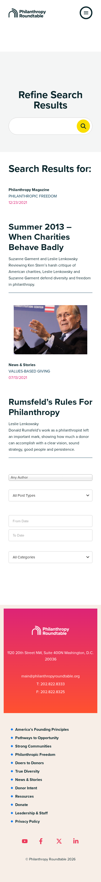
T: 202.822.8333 (51, 684)
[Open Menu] (86, 12)
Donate (21, 804)
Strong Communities (33, 746)
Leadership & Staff (31, 813)
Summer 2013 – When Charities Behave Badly (40, 237)
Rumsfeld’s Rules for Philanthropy (50, 406)
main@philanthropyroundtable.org (50, 676)
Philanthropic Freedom (33, 196)
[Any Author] (50, 477)
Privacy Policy (27, 821)
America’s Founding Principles (42, 729)
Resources (24, 796)
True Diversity (27, 771)
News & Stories (28, 779)
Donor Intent (26, 788)
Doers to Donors (29, 763)
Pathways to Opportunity (37, 738)
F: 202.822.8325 (50, 692)
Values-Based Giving (29, 371)
